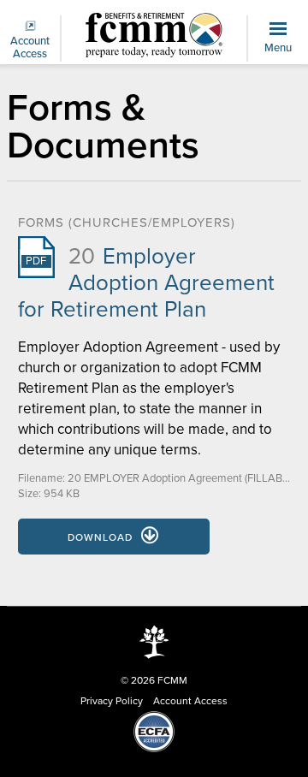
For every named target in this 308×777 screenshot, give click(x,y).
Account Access (30, 47)
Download (100, 537)
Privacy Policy (111, 701)
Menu (278, 48)
